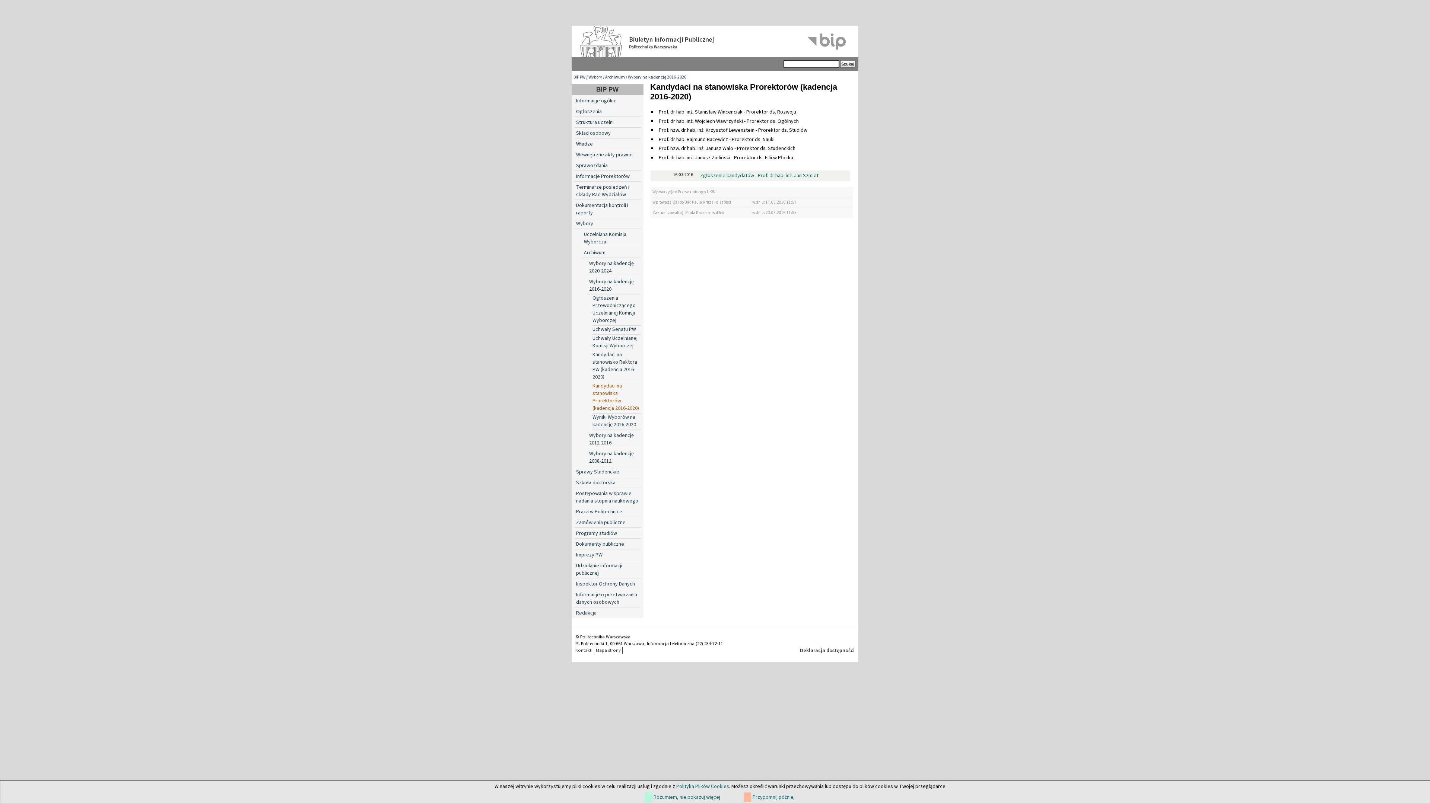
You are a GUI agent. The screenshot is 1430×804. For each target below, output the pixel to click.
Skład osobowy (593, 133)
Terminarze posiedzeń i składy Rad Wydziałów (602, 191)
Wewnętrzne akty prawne (604, 155)
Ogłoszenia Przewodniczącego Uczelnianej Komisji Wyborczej (614, 309)
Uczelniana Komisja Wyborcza (605, 238)
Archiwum (615, 77)
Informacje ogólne (596, 101)
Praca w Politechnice (599, 512)
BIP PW (579, 77)
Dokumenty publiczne (600, 544)
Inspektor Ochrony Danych (605, 584)
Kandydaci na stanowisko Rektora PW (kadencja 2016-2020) (614, 366)
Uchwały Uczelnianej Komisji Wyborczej (615, 342)
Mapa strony (608, 650)
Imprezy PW (589, 555)
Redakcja (586, 613)
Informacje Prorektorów (603, 176)
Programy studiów (596, 533)
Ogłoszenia (589, 111)
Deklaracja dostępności (827, 650)
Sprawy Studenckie (597, 472)
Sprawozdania (592, 165)
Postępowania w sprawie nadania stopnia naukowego (607, 497)
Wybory (595, 77)
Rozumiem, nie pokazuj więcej (687, 797)
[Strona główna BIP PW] (715, 41)
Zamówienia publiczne (601, 522)
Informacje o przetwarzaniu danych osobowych (606, 598)
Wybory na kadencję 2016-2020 (657, 77)
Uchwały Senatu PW (614, 329)
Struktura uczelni (595, 122)
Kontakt (583, 650)
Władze (584, 144)
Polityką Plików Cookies (702, 786)
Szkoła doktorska (596, 482)
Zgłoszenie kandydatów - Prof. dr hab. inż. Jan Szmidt (759, 175)
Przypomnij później (774, 797)
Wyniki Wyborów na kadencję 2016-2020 (614, 421)
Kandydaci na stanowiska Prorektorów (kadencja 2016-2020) (615, 397)
